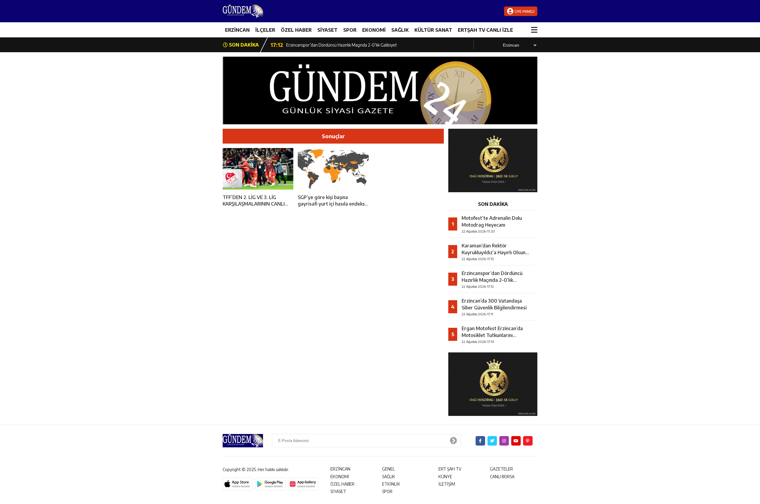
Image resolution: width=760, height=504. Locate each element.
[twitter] (492, 441)
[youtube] (516, 441)
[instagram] (504, 441)
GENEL (388, 468)
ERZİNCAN (237, 30)
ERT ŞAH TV (449, 468)
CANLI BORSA (502, 476)
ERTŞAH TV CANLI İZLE (485, 30)
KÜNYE (445, 476)
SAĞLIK (400, 30)
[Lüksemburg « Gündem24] (258, 11)
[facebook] (480, 441)
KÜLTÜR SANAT (433, 30)
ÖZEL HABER (296, 30)
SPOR (350, 30)
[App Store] (238, 484)
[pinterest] (528, 441)
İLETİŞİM (446, 483)
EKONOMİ (374, 30)
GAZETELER (501, 468)
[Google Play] (270, 484)
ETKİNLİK (391, 483)
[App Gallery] (303, 484)
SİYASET (327, 30)
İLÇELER (265, 30)
